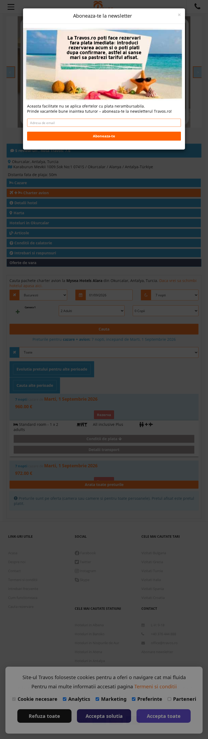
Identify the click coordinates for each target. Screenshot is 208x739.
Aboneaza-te (104, 136)
